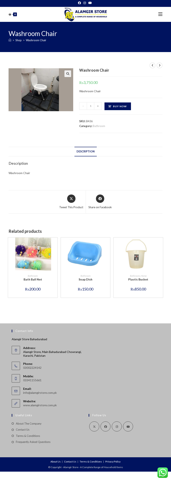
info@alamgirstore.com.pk (40, 392)
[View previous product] (152, 65)
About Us (55, 461)
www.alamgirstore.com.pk (40, 405)
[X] (94, 426)
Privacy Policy (113, 461)
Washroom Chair (36, 40)
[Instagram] (84, 3)
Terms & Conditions (28, 435)
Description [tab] (86, 151)
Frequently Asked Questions (33, 442)
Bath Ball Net (33, 279)
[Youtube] (90, 3)
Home (144, 275)
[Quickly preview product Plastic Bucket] (161, 245)
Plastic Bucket (138, 279)
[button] (67, 73)
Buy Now (120, 106)
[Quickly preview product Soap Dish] (108, 245)
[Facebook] (80, 3)
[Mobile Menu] (160, 14)
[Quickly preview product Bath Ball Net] (55, 245)
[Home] (10, 40)
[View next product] (159, 65)
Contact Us (22, 429)
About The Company (28, 423)
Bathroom (99, 126)
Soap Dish (85, 279)
